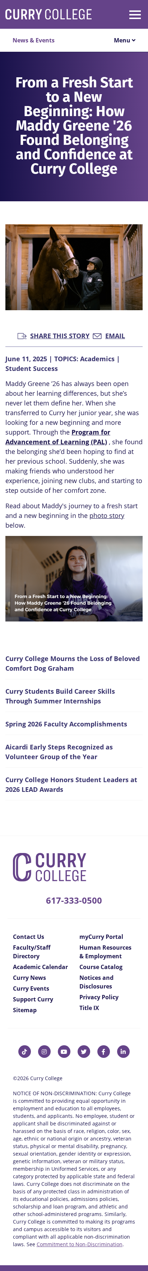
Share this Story (59, 335)
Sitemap (25, 1010)
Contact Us (28, 937)
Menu (123, 40)
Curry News (29, 978)
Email (115, 335)
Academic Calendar (40, 967)
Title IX (89, 1008)
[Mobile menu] (122, 13)
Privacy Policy (99, 997)
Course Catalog (100, 967)
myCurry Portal (101, 937)
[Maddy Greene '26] (74, 579)
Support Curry (33, 999)
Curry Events (31, 988)
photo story (106, 515)
